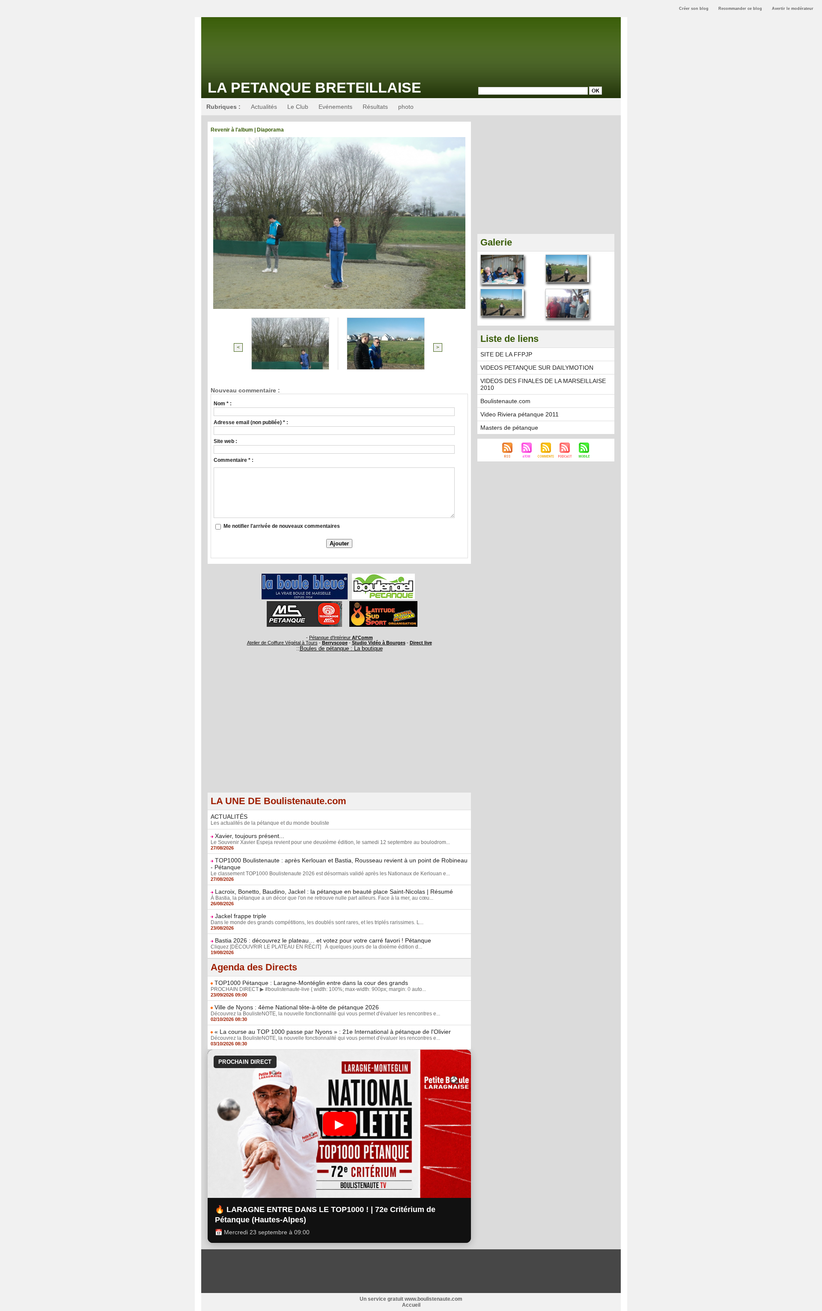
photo (406, 106)
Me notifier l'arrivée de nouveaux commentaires (281, 526)
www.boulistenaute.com (433, 1299)
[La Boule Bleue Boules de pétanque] (305, 576)
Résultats (375, 106)
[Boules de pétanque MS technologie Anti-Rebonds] (304, 603)
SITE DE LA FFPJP (506, 354)
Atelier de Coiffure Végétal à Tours (282, 642)
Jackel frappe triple (240, 916)
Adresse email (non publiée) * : (251, 422)
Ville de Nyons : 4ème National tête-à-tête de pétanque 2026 (296, 1007)
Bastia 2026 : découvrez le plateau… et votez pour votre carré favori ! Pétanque (323, 940)
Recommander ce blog (740, 8)
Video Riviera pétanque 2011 (519, 414)
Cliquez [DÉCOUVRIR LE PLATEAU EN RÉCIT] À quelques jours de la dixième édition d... (316, 947)
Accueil (411, 1305)
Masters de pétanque (509, 427)
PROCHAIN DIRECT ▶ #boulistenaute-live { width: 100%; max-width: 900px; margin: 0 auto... (318, 989)
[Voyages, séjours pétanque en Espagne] (383, 603)
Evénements (335, 106)
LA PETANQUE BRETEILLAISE (314, 87)
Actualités (264, 106)
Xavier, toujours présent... (249, 835)
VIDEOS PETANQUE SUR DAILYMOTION (536, 367)
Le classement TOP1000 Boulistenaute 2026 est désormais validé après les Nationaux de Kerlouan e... (330, 874)
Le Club (297, 106)
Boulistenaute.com (505, 401)
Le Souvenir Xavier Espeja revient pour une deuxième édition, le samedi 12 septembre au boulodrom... (330, 842)
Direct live (421, 642)
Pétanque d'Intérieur (341, 637)
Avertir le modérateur (792, 8)
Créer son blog (694, 8)
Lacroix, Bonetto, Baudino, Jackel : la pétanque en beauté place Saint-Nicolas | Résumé (334, 891)
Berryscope (335, 642)
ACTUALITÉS (229, 816)
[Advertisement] (339, 732)
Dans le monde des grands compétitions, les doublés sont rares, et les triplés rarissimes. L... (317, 922)
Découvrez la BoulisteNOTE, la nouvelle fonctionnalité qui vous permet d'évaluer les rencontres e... (325, 1014)
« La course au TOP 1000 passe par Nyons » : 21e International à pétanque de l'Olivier (332, 1031)
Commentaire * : (233, 460)
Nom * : (223, 404)
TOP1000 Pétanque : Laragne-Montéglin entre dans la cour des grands (311, 982)
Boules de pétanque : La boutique (341, 648)
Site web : (225, 441)
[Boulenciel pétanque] (383, 576)
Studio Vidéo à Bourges (378, 642)
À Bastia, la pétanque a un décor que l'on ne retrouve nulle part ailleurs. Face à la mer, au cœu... (322, 898)
